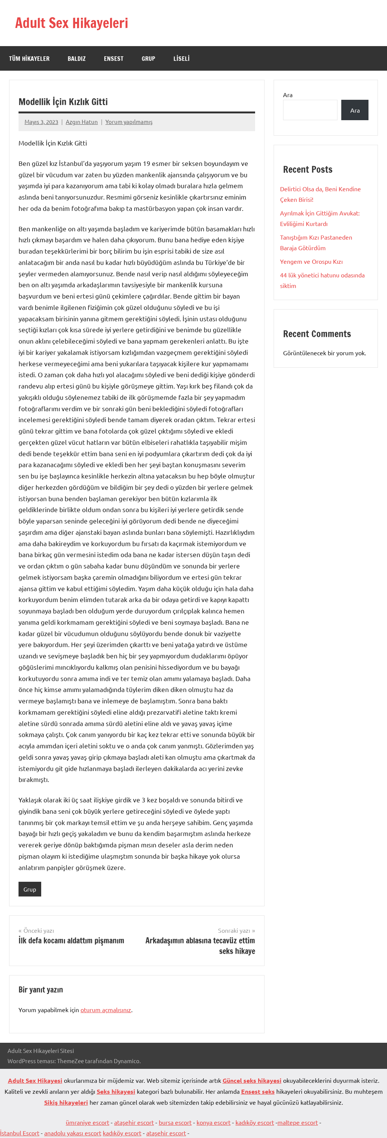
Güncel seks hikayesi (252, 1080)
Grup (148, 58)
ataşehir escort (134, 1122)
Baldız (77, 58)
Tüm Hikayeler (29, 58)
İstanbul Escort (19, 1132)
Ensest (114, 58)
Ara (288, 94)
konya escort (214, 1122)
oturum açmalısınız (105, 1009)
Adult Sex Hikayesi (35, 1080)
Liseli (181, 58)
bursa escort (175, 1122)
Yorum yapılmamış (129, 121)
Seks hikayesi (116, 1091)
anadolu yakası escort (72, 1132)
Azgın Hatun (82, 121)
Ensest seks (258, 1091)
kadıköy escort (254, 1122)
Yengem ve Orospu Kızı (311, 261)
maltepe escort (297, 1122)
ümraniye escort (87, 1122)
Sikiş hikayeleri (66, 1102)
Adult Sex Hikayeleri (71, 23)
